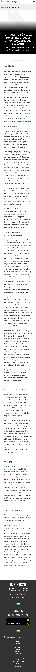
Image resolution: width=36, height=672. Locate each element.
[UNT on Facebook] (9, 615)
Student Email (18, 645)
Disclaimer (18, 659)
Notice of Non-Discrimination (18, 661)
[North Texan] (10, 7)
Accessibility (18, 653)
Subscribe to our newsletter (16, 620)
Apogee (13, 72)
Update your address (14, 623)
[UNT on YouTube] (16, 615)
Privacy (18, 663)
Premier (6, 515)
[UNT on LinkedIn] (23, 615)
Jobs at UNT (18, 651)
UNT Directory (18, 647)
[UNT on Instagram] (19, 615)
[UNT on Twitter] (13, 615)
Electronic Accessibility (18, 664)
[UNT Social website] (26, 615)
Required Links (18, 666)
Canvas (18, 643)
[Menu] (34, 2)
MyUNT (18, 641)
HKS (13, 118)
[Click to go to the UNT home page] (9, 2)
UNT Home (18, 668)
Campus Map (18, 649)
